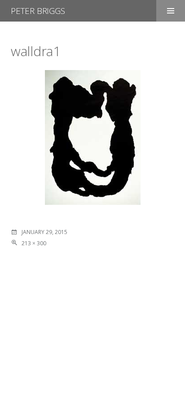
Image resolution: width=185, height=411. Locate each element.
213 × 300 (34, 243)
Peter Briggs (38, 11)
